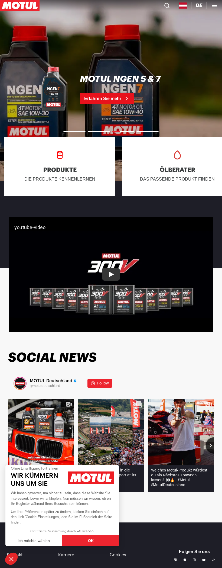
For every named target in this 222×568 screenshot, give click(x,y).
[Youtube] (203, 559)
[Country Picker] (182, 5)
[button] (11, 558)
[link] (111, 89)
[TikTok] (213, 559)
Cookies (118, 555)
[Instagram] (194, 560)
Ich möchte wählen (34, 540)
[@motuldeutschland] (20, 383)
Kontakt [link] (15, 555)
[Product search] (167, 5)
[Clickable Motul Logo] (20, 5)
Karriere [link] (66, 555)
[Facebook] (185, 559)
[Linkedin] (175, 559)
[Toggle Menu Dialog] (214, 5)
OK (91, 540)
